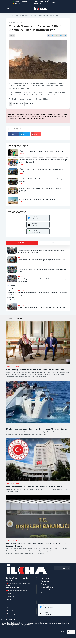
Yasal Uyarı (44, 584)
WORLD (21, 164)
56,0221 (24, 1)
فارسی (36, 3)
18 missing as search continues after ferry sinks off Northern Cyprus (36, 429)
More (7, 599)
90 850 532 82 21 (13, 593)
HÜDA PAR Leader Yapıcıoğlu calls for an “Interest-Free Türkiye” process (43, 151)
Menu (8, 8)
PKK (26, 103)
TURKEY (15, 103)
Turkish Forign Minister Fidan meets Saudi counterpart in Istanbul (35, 369)
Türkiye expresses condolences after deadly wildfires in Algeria (34, 486)
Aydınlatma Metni (46, 590)
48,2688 (17, 1)
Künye (43, 593)
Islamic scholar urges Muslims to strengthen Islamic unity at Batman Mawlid (42, 307)
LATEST (17, 15)
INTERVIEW (21, 248)
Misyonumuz (45, 578)
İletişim (9, 617)
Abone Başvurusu (13, 611)
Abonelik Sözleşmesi (48, 587)
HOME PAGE (9, 15)
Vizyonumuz (45, 581)
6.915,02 (17, 3)
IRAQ (21, 103)
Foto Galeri (10, 608)
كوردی (46, 1)
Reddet (61, 632)
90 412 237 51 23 (13, 596)
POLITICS (21, 153)
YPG (31, 103)
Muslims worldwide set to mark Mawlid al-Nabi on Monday (38, 199)
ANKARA (27, 22)
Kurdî (41, 1)
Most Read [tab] (54, 242)
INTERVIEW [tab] (21, 242)
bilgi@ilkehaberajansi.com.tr (17, 591)
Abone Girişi (11, 614)
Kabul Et (71, 632)
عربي (40, 3)
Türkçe (36, 1)
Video (9, 605)
